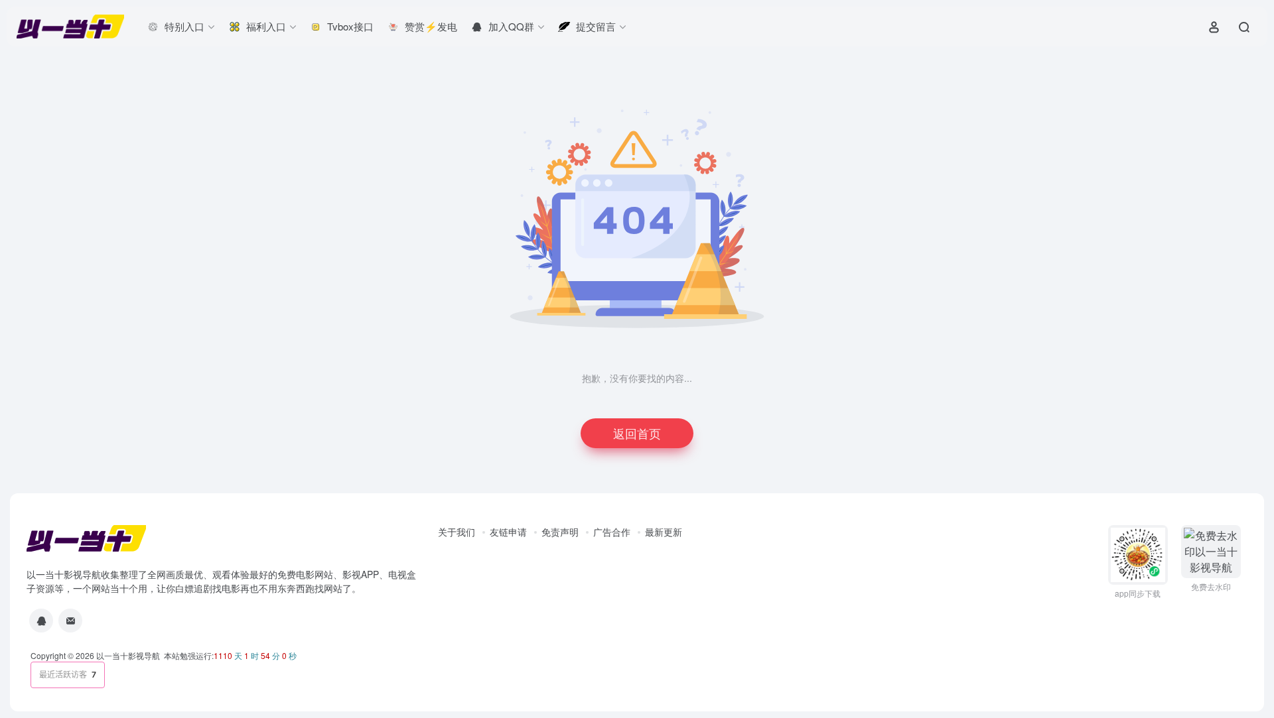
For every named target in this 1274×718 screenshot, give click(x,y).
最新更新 (663, 531)
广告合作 (611, 531)
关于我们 (456, 531)
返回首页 (637, 433)
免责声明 (560, 531)
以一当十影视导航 (128, 655)
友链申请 (508, 531)
